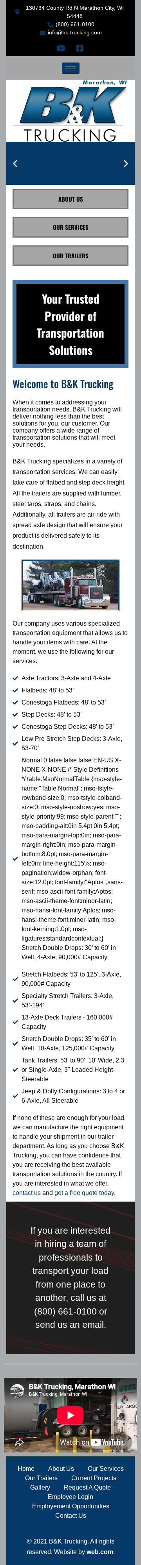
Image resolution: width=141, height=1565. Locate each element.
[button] (15, 163)
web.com (100, 1552)
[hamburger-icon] (71, 68)
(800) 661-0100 (65, 1311)
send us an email (69, 1325)
